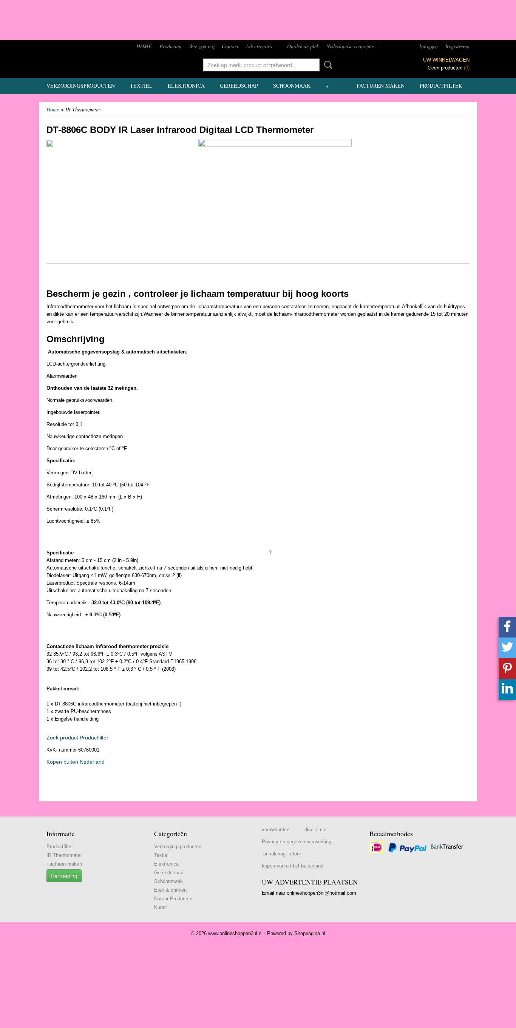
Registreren (457, 46)
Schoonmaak (292, 85)
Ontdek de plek (303, 46)
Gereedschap (239, 85)
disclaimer (315, 829)
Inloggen (428, 46)
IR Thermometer (64, 855)
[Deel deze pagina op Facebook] (507, 627)
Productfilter (441, 85)
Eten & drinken (170, 890)
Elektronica (186, 85)
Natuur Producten (173, 898)
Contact (230, 46)
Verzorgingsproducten (80, 85)
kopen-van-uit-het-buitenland (292, 866)
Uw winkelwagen (446, 60)
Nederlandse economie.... (353, 46)
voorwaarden (275, 829)
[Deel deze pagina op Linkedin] (507, 689)
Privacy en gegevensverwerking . (298, 841)
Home (52, 109)
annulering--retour (282, 854)
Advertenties (259, 46)
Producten (170, 46)
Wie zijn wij (201, 46)
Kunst (160, 907)
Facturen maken (381, 85)
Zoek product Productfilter (77, 738)
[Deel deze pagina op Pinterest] (507, 668)
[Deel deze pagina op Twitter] (507, 647)
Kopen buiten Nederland (75, 762)
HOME (144, 46)
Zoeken (326, 65)
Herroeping (64, 876)
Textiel (141, 85)
